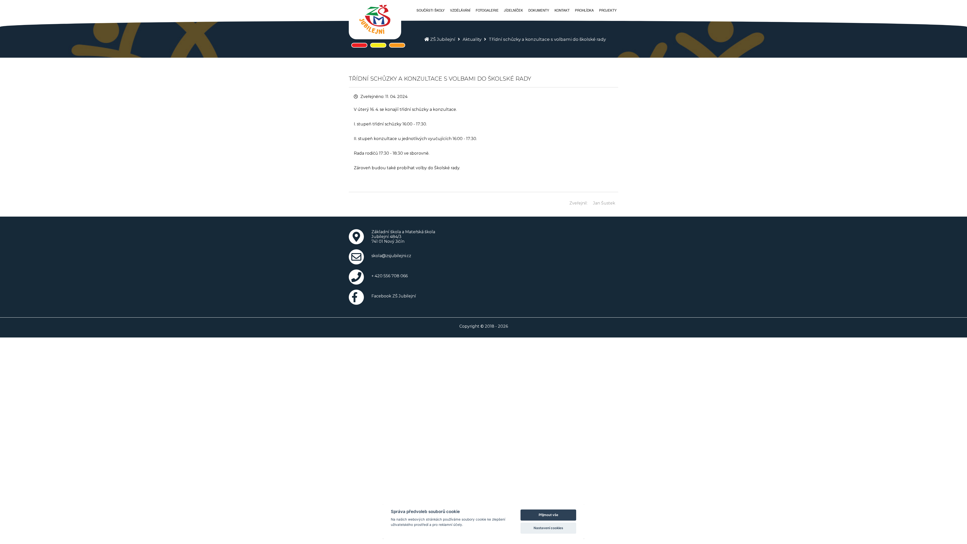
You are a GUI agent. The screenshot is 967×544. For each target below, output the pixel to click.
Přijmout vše (548, 515)
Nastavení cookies (548, 528)
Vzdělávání (460, 10)
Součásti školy (431, 10)
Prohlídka (584, 10)
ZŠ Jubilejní (442, 39)
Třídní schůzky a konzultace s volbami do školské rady (547, 39)
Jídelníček (513, 10)
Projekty (608, 10)
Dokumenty (538, 10)
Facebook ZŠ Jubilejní (393, 296)
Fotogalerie (487, 10)
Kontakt (562, 10)
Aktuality (472, 39)
